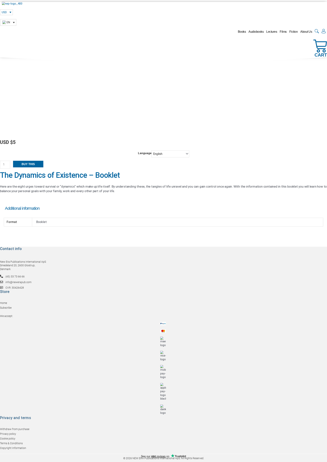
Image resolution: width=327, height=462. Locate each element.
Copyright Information (13, 448)
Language (145, 153)
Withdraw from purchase (14, 429)
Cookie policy (7, 438)
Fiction (293, 31)
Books (242, 31)
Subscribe (6, 307)
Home (3, 302)
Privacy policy (8, 433)
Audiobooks (256, 31)
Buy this (28, 164)
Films (283, 31)
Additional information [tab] (22, 208)
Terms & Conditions (11, 443)
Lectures (271, 31)
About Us (306, 31)
